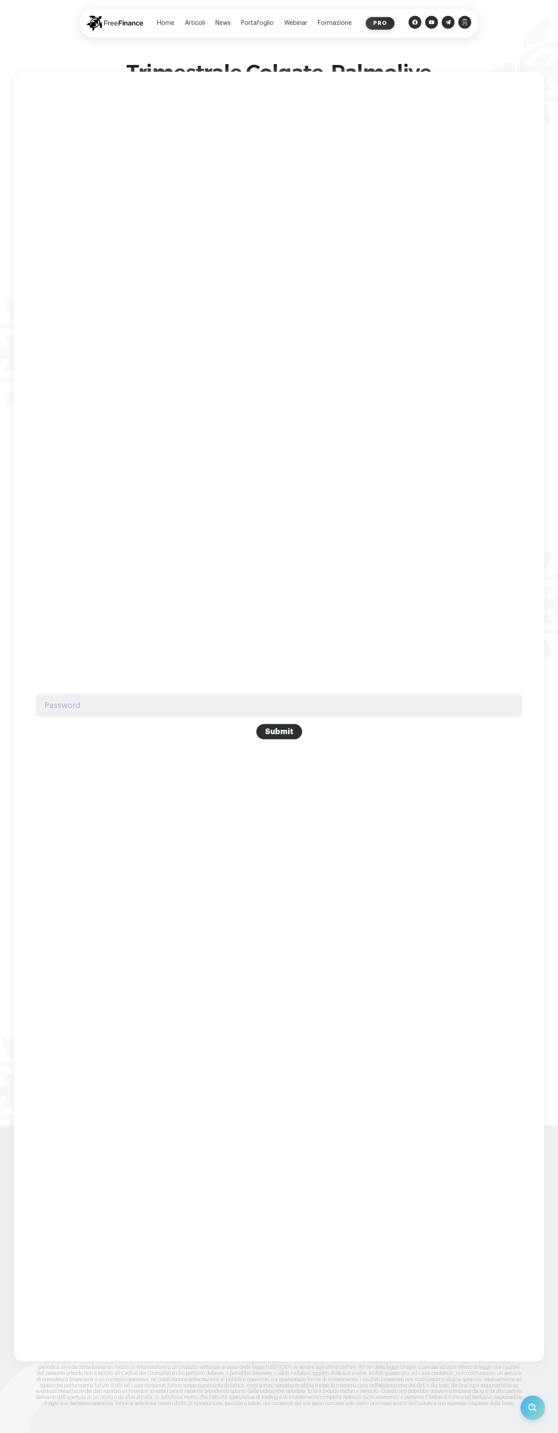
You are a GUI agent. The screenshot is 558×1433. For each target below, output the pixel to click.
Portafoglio (257, 23)
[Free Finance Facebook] (415, 23)
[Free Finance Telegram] (448, 23)
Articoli (195, 23)
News (223, 23)
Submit (279, 731)
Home (165, 23)
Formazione (335, 23)
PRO (380, 23)
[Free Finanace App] (464, 23)
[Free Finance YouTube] (431, 23)
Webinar (295, 23)
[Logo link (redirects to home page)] (115, 23)
